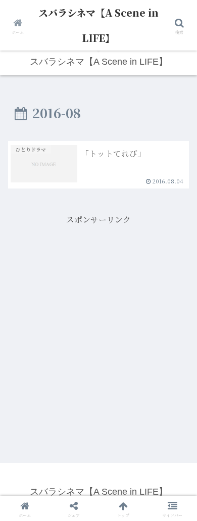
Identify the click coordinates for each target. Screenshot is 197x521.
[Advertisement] (98, 325)
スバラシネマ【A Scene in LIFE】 (98, 25)
